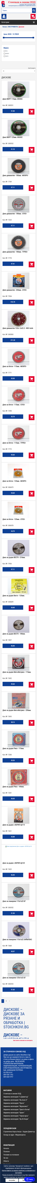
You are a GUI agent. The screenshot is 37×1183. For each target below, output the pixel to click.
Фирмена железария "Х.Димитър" (15, 1097)
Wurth (7, 56)
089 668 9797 (8, 1077)
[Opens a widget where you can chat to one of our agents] (29, 1179)
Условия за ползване (11, 1155)
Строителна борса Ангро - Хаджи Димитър (19, 1132)
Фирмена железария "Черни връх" (16, 1116)
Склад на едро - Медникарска (14, 1135)
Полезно (6, 1151)
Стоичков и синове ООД (12, 1094)
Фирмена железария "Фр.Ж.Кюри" (16, 1119)
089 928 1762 (8, 1075)
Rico (7, 51)
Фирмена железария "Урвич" (14, 1113)
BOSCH (7, 53)
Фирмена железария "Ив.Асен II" (15, 1100)
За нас (5, 1158)
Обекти (6, 1161)
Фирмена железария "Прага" (13, 1103)
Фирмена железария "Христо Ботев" (16, 1109)
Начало (6, 1148)
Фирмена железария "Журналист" (15, 1106)
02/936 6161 (8, 1072)
